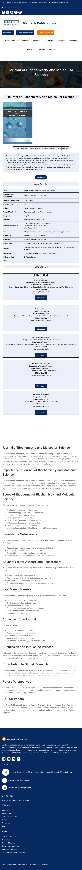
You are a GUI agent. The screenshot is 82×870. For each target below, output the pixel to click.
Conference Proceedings (10, 846)
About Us (5, 810)
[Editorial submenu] (39, 40)
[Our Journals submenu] (53, 40)
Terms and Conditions (9, 817)
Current (16, 148)
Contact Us (6, 823)
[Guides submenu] (44, 49)
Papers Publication (8, 840)
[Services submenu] (64, 40)
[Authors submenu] (28, 40)
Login (59, 148)
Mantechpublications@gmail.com (19, 788)
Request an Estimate (25, 33)
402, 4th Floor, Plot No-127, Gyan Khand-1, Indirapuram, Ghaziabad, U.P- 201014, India (41, 772)
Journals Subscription (9, 837)
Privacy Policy (7, 814)
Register (65, 148)
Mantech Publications (39, 23)
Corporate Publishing (9, 849)
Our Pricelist (7, 33)
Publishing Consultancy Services (13, 852)
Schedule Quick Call (45, 33)
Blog (3, 826)
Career (4, 820)
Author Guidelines (34, 148)
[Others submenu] (54, 49)
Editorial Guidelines (48, 148)
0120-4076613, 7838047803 (18, 780)
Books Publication (8, 843)
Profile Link (41, 298)
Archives (24, 148)
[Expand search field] (6, 58)
